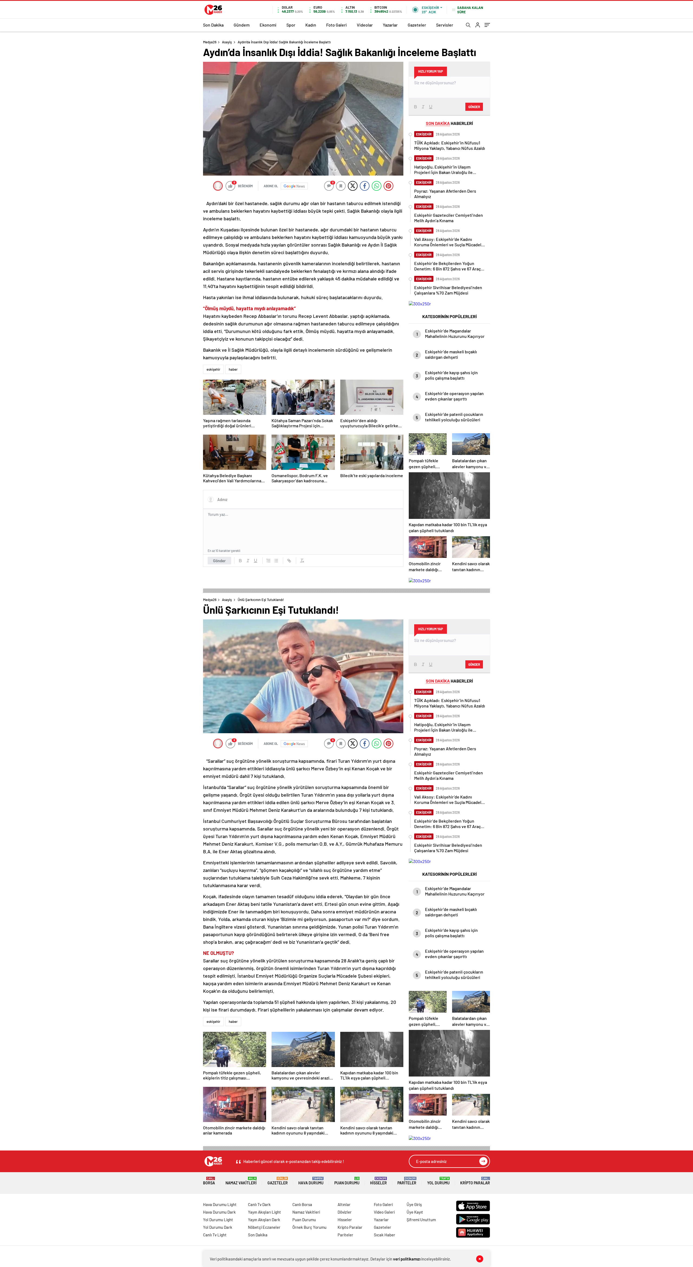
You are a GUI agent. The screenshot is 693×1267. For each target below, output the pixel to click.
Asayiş (227, 42)
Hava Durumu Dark (219, 1212)
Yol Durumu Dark (217, 1227)
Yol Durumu (438, 1181)
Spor (290, 24)
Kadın (310, 24)
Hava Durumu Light (220, 1204)
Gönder (219, 560)
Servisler (444, 24)
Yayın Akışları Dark (264, 1219)
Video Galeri (384, 1212)
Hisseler (378, 1181)
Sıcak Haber (384, 1234)
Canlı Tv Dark (259, 1204)
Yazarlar (390, 24)
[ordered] (268, 560)
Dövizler (345, 1212)
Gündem (242, 24)
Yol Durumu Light (218, 1219)
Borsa (209, 1181)
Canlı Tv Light (215, 1234)
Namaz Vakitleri (241, 1181)
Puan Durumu (346, 1181)
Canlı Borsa (302, 1204)
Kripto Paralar (475, 1181)
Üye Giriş (414, 1204)
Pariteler (406, 1181)
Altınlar (344, 1204)
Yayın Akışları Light (264, 1212)
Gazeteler (417, 24)
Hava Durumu (310, 1181)
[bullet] (276, 560)
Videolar (365, 24)
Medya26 (210, 42)
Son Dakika (213, 24)
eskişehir (213, 369)
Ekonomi (268, 24)
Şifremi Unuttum (421, 1219)
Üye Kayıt (415, 1212)
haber (233, 369)
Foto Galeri (336, 24)
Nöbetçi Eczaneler (264, 1227)
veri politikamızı (406, 1258)
